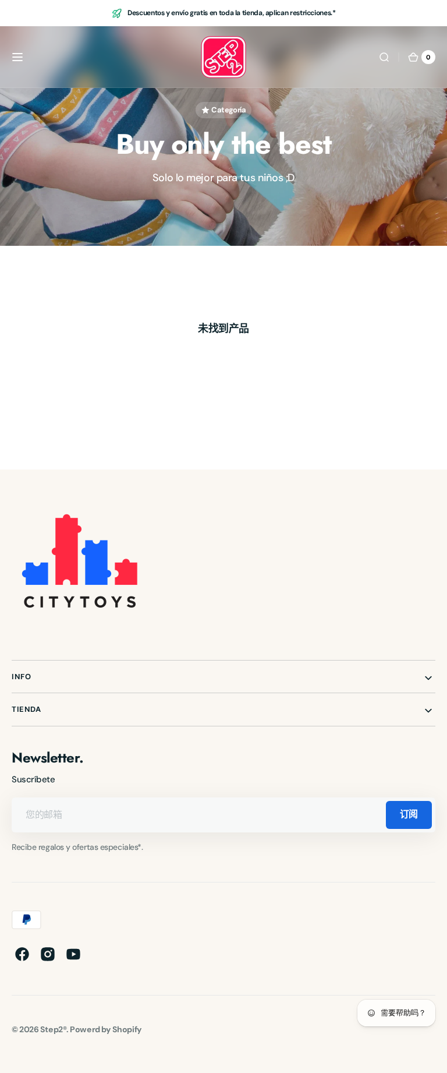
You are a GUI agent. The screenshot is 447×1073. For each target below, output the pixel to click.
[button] (17, 57)
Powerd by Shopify (105, 1029)
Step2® (53, 1029)
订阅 (409, 814)
